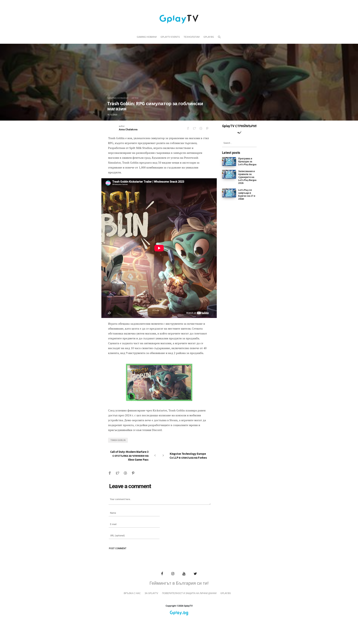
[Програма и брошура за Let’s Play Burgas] (229, 161)
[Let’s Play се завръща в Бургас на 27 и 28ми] (229, 192)
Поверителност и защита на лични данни (189, 593)
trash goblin (117, 440)
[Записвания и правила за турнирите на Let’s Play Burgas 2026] (229, 174)
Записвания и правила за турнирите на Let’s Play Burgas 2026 (247, 177)
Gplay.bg (208, 37)
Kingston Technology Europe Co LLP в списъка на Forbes (188, 455)
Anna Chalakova (128, 129)
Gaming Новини (147, 37)
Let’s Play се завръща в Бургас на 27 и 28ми (246, 194)
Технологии (192, 37)
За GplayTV (151, 593)
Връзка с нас (132, 593)
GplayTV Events (170, 37)
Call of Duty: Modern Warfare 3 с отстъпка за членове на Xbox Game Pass (129, 455)
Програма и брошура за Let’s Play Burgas (247, 161)
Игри (135, 98)
